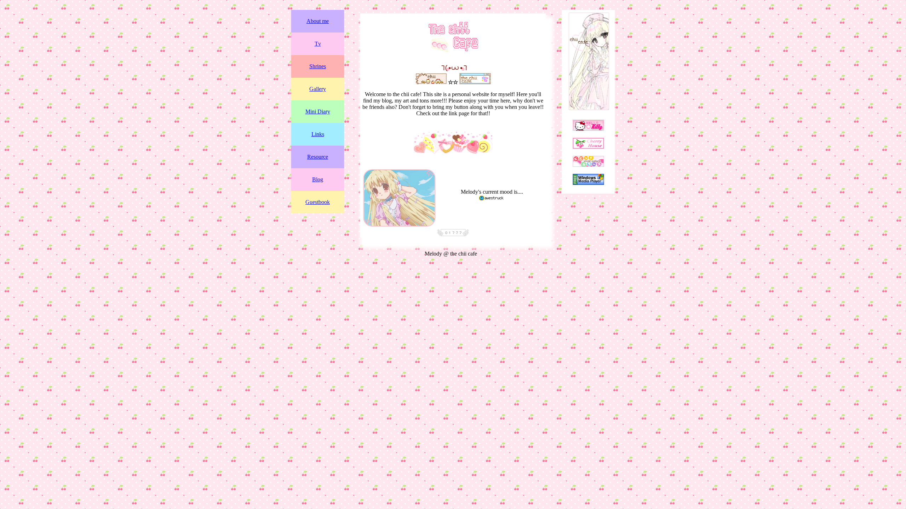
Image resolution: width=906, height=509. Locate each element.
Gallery (317, 89)
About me (317, 21)
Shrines (317, 66)
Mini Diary (317, 112)
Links (317, 134)
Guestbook (317, 202)
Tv (318, 44)
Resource (317, 157)
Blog (317, 179)
